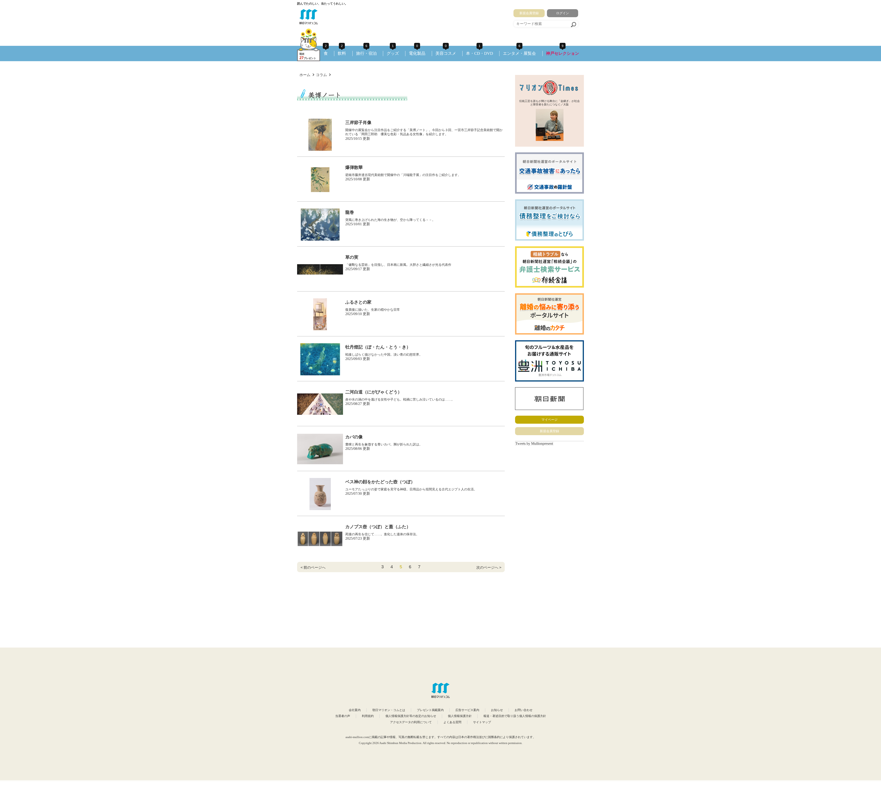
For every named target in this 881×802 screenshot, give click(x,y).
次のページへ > (488, 567)
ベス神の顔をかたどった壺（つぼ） (380, 481)
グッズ (393, 53)
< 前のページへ (313, 567)
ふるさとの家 (358, 302)
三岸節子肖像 (358, 122)
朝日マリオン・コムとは (388, 710)
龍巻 (349, 212)
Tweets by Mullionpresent (534, 443)
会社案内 (355, 710)
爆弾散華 (354, 167)
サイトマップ (482, 722)
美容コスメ (445, 53)
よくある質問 (452, 722)
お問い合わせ (524, 710)
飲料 (342, 53)
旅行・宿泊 (366, 53)
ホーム (304, 75)
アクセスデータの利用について (411, 722)
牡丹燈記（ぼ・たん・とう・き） (378, 347)
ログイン (562, 13)
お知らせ (497, 710)
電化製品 (417, 53)
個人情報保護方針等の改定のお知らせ (410, 716)
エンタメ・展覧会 (519, 53)
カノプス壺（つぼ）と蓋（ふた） (378, 526)
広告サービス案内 (467, 710)
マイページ (549, 419)
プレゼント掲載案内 (430, 710)
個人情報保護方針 (460, 716)
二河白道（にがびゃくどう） (373, 392)
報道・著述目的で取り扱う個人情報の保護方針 (514, 716)
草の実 (351, 257)
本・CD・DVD (479, 53)
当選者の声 (342, 716)
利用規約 (368, 716)
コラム (321, 75)
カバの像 (354, 436)
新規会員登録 (529, 13)
